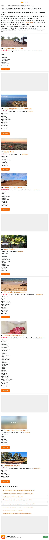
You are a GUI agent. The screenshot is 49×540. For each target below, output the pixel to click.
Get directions (38, 51)
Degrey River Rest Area (13, 49)
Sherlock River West (12, 466)
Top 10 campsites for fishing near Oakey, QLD (13, 496)
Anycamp (3, 5)
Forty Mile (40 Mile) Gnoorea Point (17, 109)
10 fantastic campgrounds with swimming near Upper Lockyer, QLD (18, 493)
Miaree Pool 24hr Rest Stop (15, 187)
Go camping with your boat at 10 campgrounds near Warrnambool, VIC (18, 490)
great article (29, 22)
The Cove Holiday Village (14, 335)
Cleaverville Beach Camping (15, 292)
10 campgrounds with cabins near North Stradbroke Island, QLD (17, 499)
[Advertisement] (24, 82)
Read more (5, 69)
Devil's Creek (9, 152)
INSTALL (45, 536)
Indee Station (9, 249)
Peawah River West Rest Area (16, 430)
